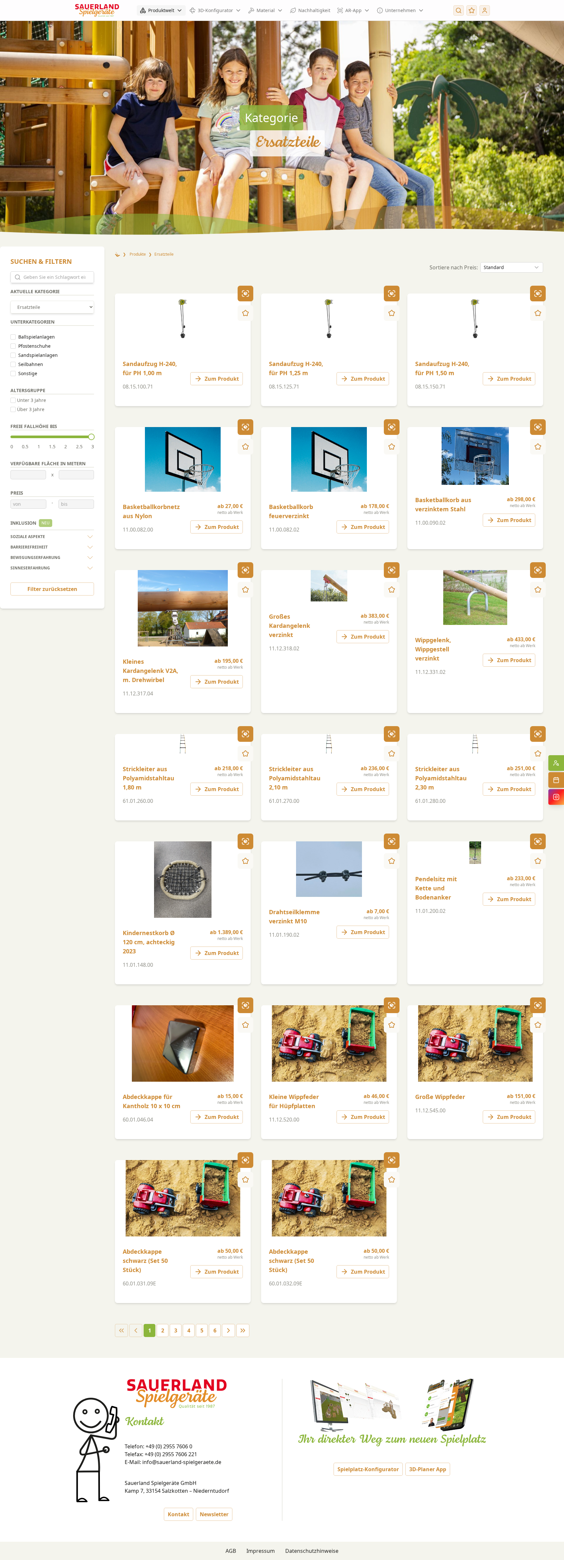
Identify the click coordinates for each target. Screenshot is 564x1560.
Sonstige (27, 373)
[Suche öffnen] (458, 10)
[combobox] (511, 267)
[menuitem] (183, 350)
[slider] (91, 436)
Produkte (137, 254)
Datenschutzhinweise (311, 1550)
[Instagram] (556, 797)
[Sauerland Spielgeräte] (97, 10)
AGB (231, 1550)
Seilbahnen (30, 364)
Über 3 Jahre (30, 409)
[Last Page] (242, 1330)
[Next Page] (228, 1330)
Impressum (260, 1550)
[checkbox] (13, 337)
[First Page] (121, 1330)
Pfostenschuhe (34, 346)
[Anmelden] (484, 10)
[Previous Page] (135, 1330)
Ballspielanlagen (36, 337)
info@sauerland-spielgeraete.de (181, 1462)
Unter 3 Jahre (31, 400)
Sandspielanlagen (38, 355)
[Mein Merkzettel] (471, 10)
